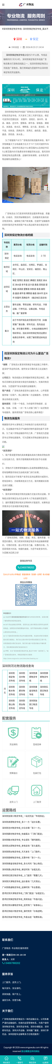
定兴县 (31, 285)
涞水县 (18, 285)
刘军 (13, 959)
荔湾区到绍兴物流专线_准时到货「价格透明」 (23, 911)
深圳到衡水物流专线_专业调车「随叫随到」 (22, 840)
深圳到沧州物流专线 (22, 677)
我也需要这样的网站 (30, 1051)
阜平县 (25, 285)
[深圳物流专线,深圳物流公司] (26, 4)
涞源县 (20, 289)
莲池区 (27, 280)
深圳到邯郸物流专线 (44, 677)
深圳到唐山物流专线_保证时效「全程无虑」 (22, 869)
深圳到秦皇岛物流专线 (33, 691)
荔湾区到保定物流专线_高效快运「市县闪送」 (23, 899)
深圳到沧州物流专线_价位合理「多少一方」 (22, 828)
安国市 (18, 298)
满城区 (33, 280)
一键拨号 (19, 1063)
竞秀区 (20, 280)
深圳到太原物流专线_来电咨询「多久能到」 (22, 846)
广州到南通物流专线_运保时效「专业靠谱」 (22, 887)
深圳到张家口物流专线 (33, 704)
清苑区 (40, 280)
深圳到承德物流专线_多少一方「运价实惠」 (22, 822)
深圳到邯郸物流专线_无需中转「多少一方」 (22, 857)
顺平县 (22, 293)
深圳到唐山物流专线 (12, 704)
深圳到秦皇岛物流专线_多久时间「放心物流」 (23, 863)
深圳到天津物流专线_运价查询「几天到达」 (22, 881)
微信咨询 (32, 1063)
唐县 (37, 285)
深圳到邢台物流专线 (22, 704)
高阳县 (42, 285)
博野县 (29, 293)
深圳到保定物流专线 (12, 29)
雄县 (34, 293)
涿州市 (40, 293)
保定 (15, 280)
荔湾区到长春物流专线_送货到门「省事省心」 (23, 905)
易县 (39, 289)
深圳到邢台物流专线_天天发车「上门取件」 (22, 852)
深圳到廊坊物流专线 (22, 691)
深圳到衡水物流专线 (12, 691)
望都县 (27, 289)
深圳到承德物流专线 (33, 677)
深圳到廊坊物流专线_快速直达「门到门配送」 (23, 834)
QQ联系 (45, 1063)
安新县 (33, 289)
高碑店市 (26, 298)
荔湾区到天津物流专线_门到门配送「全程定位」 (24, 893)
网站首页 (6, 1063)
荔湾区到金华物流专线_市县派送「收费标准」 (23, 917)
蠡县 (17, 293)
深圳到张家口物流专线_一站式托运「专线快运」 (24, 816)
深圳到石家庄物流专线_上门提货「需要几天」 (23, 875)
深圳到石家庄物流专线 (44, 691)
